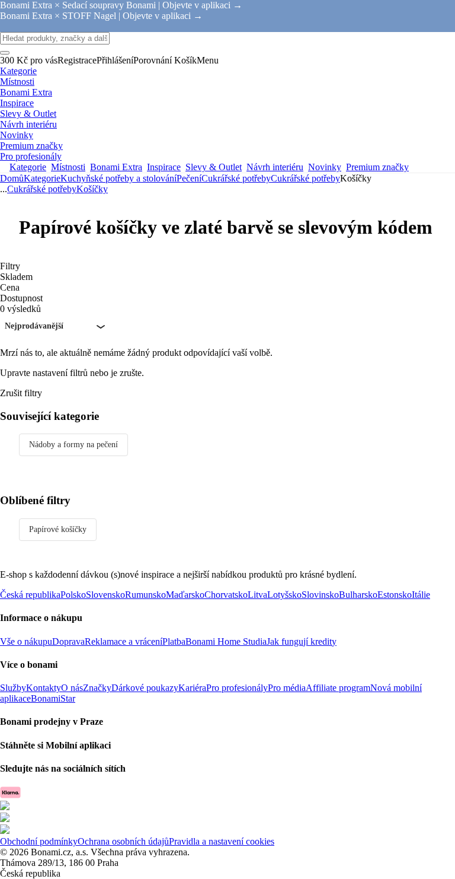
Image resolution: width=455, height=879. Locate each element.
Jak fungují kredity (302, 641)
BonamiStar (53, 698)
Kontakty (43, 688)
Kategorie (42, 178)
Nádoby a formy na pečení (73, 444)
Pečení (189, 178)
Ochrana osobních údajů (123, 841)
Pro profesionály (237, 688)
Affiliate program (338, 688)
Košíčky (92, 189)
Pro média (287, 688)
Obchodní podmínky (39, 841)
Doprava (68, 641)
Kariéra (192, 688)
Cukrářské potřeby (305, 178)
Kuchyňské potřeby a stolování (118, 178)
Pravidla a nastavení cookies (221, 841)
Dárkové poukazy (144, 688)
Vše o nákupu (26, 641)
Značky (97, 688)
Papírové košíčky (57, 529)
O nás (72, 688)
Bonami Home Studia (226, 641)
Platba (173, 641)
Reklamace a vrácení (123, 641)
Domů (12, 178)
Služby (13, 688)
